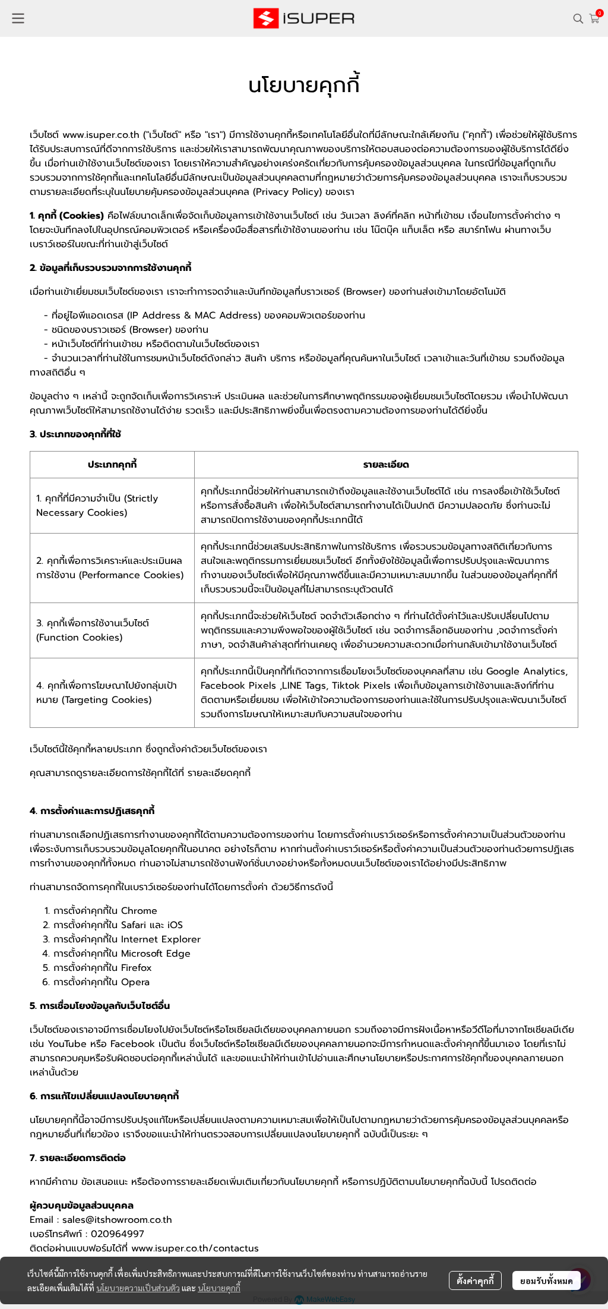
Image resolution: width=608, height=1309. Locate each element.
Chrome (139, 911)
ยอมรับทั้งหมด (546, 1280)
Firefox (136, 968)
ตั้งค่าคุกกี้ (475, 1280)
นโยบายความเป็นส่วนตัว (138, 1287)
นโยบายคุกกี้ (219, 1287)
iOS (175, 925)
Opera (135, 982)
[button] (578, 18)
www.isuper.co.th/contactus (195, 1248)
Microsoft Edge (156, 954)
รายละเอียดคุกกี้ (219, 773)
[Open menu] (18, 18)
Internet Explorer (161, 939)
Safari (133, 925)
